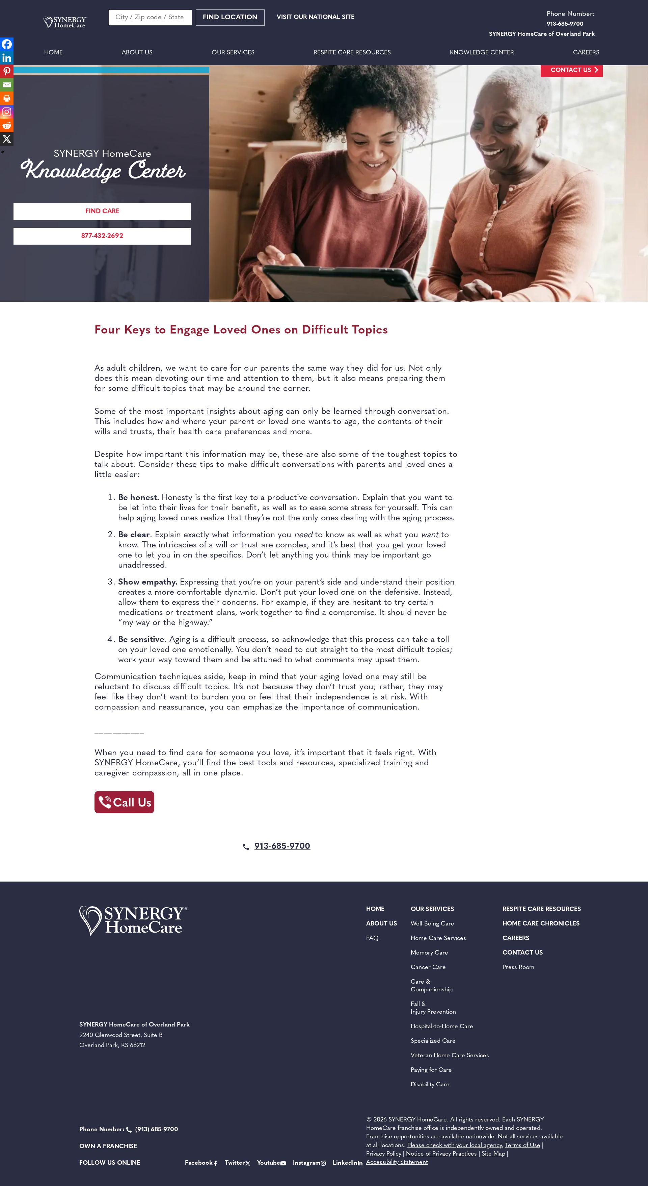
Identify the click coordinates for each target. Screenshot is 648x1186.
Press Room (518, 968)
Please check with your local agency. (455, 1146)
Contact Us (571, 71)
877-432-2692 (102, 236)
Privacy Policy (383, 1154)
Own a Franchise (108, 1147)
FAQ (372, 939)
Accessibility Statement (397, 1163)
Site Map (493, 1154)
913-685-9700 (282, 846)
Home (53, 53)
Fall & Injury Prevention (433, 1008)
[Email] (7, 85)
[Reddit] (7, 125)
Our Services (233, 53)
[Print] (7, 98)
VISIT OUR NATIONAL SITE (315, 18)
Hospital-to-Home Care (442, 1027)
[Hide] (2, 152)
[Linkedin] (7, 58)
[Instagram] (7, 112)
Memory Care (429, 953)
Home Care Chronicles (541, 924)
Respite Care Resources (352, 53)
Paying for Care (431, 1070)
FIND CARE (102, 211)
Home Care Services (438, 939)
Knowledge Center (482, 53)
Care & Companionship (432, 986)
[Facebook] (7, 44)
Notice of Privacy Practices (441, 1154)
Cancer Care (428, 968)
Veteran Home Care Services (450, 1056)
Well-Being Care (432, 924)
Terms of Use (522, 1146)
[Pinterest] (7, 71)
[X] (7, 139)
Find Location (230, 17)
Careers (586, 53)
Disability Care (430, 1085)
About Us (137, 53)
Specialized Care (433, 1041)
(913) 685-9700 (128, 1130)
